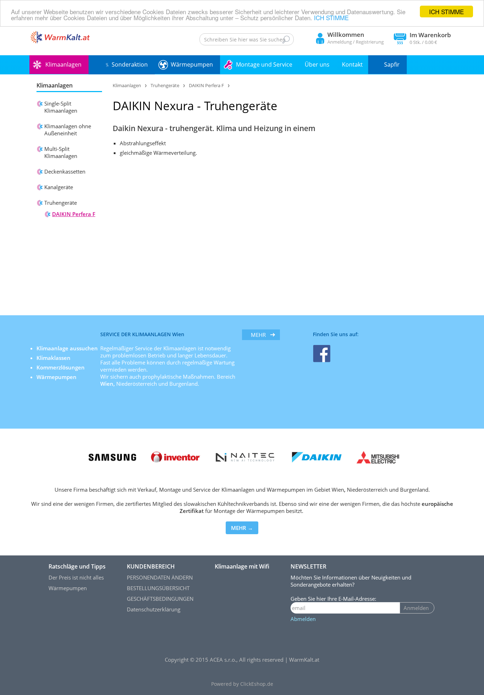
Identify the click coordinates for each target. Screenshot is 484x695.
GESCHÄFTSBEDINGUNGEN (160, 598)
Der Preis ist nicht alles (76, 577)
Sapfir (392, 64)
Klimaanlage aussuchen (67, 348)
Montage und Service (264, 64)
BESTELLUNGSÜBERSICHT (158, 588)
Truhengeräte (60, 202)
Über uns (317, 64)
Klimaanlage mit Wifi (242, 566)
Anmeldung (339, 42)
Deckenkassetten (64, 171)
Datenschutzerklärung (153, 609)
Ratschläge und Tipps (77, 566)
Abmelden (303, 618)
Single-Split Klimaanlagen (60, 107)
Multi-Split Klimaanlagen (60, 152)
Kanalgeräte (58, 187)
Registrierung (370, 42)
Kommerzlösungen (60, 367)
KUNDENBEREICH (151, 566)
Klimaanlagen (63, 64)
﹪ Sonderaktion (126, 64)
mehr (258, 334)
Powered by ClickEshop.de (242, 684)
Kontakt (352, 64)
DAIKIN (132, 106)
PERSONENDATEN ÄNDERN (160, 577)
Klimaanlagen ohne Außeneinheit (67, 130)
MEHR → (242, 527)
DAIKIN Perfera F (73, 213)
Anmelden (416, 607)
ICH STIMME (446, 11)
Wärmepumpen (192, 64)
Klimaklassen (54, 357)
